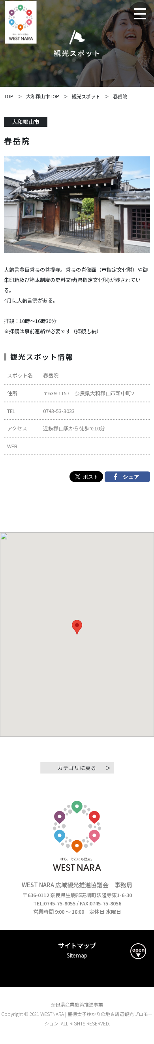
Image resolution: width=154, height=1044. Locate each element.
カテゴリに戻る (77, 768)
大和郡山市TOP (42, 96)
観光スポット (86, 96)
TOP (8, 96)
